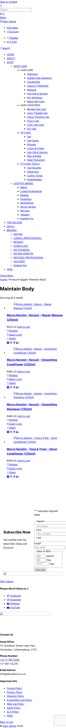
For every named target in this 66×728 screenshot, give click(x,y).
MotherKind (26, 202)
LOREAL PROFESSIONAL (28, 238)
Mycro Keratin (28, 206)
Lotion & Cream (35, 148)
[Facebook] (11, 342)
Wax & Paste (34, 156)
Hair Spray (33, 140)
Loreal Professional (31, 191)
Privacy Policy (15, 692)
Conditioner (33, 81)
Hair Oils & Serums (37, 93)
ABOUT (11, 58)
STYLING (25, 132)
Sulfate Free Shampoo (39, 77)
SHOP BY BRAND (23, 183)
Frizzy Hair (33, 120)
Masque (31, 89)
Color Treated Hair (37, 113)
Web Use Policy (15, 703)
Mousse (31, 144)
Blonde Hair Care (36, 109)
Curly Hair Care (35, 124)
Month (50, 556)
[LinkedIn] (17, 342)
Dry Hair (31, 128)
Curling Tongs (34, 175)
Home (3, 279)
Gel (29, 136)
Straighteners (34, 179)
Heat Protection (36, 159)
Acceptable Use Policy (19, 700)
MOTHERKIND (22, 249)
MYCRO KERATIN (23, 253)
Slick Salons (9, 725)
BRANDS (12, 230)
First (38, 529)
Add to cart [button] (23, 326)
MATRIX (18, 234)
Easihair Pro (27, 218)
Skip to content (8, 1)
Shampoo (32, 74)
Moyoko (25, 210)
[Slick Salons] (8, 21)
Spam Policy (14, 707)
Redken (24, 195)
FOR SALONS (14, 222)
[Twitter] (8, 342)
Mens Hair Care (35, 101)
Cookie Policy (14, 688)
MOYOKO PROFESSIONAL (28, 257)
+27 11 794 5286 (9, 659)
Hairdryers (33, 171)
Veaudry (25, 214)
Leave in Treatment (37, 85)
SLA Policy (13, 711)
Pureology (26, 199)
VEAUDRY (19, 261)
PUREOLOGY (21, 245)
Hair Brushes (34, 167)
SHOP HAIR (20, 66)
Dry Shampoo (34, 97)
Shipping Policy (15, 696)
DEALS (11, 226)
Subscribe (40, 570)
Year (51, 563)
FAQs (10, 269)
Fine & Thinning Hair (38, 117)
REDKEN (18, 242)
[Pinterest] (14, 342)
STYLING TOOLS (30, 163)
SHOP (10, 62)
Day (49, 559)
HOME (10, 54)
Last (38, 537)
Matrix (23, 187)
